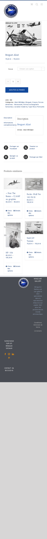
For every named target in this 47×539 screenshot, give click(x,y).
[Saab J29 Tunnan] (34, 227)
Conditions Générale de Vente (37, 325)
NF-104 (9, 252)
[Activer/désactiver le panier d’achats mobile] (31, 4)
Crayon (35, 102)
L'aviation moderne (21, 107)
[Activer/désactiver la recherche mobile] (37, 4)
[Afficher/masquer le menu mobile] (42, 4)
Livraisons (38, 331)
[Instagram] (9, 354)
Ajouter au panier (17, 90)
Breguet (28, 102)
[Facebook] (5, 354)
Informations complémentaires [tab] (9, 124)
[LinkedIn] (13, 354)
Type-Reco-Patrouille (36, 107)
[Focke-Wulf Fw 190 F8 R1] (34, 184)
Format (10, 69)
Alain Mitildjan (20, 102)
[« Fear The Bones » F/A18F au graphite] (13, 183)
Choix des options (10, 213)
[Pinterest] (9, 358)
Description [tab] (8, 118)
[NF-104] (13, 235)
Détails (17, 211)
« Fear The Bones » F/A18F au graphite (13, 196)
